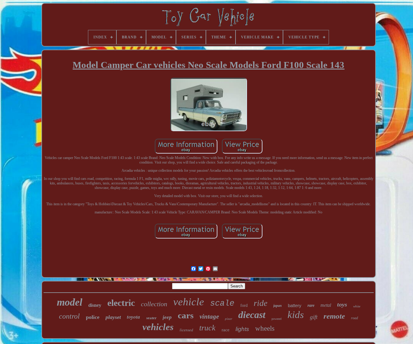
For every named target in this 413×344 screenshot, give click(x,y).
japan (277, 305)
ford (244, 305)
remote (334, 316)
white (356, 306)
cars (185, 315)
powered (276, 318)
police (92, 317)
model (69, 302)
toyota (133, 316)
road (354, 318)
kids (296, 314)
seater (151, 318)
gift (313, 317)
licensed (186, 330)
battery (294, 305)
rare (310, 305)
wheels (265, 328)
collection (154, 304)
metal (325, 305)
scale (222, 303)
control (69, 316)
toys (342, 304)
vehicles (158, 327)
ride (260, 303)
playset (113, 317)
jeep (167, 317)
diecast (251, 314)
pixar (228, 318)
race (225, 329)
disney (94, 305)
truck (207, 327)
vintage (209, 316)
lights (242, 329)
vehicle (188, 302)
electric (121, 303)
